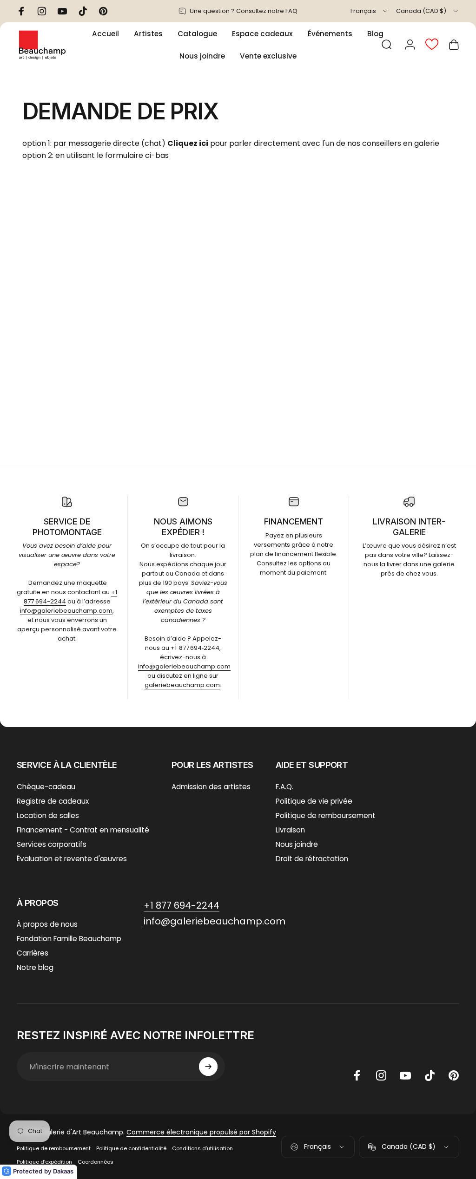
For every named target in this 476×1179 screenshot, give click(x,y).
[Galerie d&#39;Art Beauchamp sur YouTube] (405, 1075)
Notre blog (35, 967)
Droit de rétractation (312, 858)
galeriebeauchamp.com (182, 685)
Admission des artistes (211, 786)
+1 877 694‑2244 (195, 647)
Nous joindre (297, 844)
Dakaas (63, 1171)
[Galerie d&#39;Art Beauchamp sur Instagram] (381, 1075)
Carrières (32, 953)
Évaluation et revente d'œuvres (72, 858)
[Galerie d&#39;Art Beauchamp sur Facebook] (357, 1075)
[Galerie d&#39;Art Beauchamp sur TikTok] (429, 1075)
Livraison (290, 829)
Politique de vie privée (314, 801)
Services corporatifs (51, 844)
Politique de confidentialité (131, 1148)
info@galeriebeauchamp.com (66, 610)
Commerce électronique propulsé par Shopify (201, 1132)
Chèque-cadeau (46, 786)
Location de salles (48, 815)
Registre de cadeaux (53, 801)
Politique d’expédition (44, 1162)
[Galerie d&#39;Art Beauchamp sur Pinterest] (453, 1075)
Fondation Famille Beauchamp (69, 938)
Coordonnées (95, 1162)
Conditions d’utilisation (202, 1148)
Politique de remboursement (326, 815)
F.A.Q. (284, 786)
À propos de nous (47, 924)
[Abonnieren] (208, 1066)
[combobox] (369, 11)
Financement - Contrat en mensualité (83, 829)
